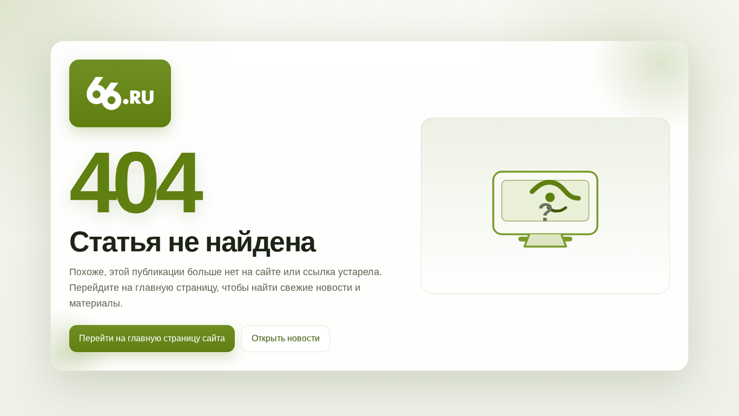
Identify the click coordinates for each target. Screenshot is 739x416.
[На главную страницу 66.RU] (120, 94)
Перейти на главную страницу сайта (152, 338)
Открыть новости (286, 338)
